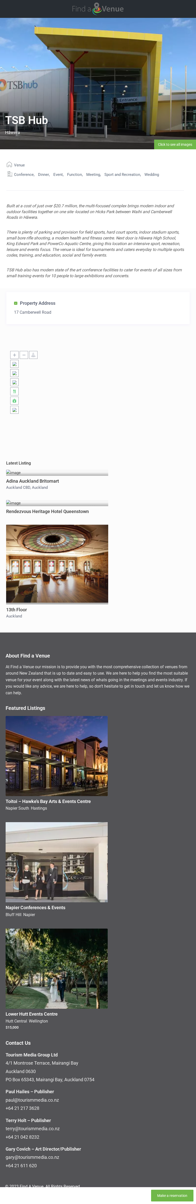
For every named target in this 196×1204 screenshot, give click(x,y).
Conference (24, 174)
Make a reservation (172, 1196)
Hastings (39, 808)
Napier (29, 914)
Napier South (17, 808)
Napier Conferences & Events (35, 907)
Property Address (37, 303)
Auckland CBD (18, 487)
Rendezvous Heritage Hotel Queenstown (47, 511)
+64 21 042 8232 (22, 1137)
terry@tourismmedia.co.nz (33, 1128)
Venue (19, 165)
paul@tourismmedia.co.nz (32, 1100)
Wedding (151, 174)
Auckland (40, 487)
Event (58, 174)
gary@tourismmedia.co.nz (32, 1157)
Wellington (38, 1021)
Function (74, 174)
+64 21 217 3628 (22, 1108)
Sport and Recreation (122, 174)
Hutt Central (16, 1021)
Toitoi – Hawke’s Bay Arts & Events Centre (48, 801)
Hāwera (12, 132)
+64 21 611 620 (21, 1165)
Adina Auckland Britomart (32, 481)
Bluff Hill (13, 914)
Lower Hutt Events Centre (32, 1014)
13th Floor (16, 609)
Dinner (43, 174)
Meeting (93, 174)
